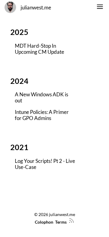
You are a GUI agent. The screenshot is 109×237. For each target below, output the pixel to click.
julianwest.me (36, 8)
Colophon (44, 222)
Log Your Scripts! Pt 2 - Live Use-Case (45, 164)
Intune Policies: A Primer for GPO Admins (42, 115)
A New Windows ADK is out (41, 97)
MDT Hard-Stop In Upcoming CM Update (39, 49)
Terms (61, 222)
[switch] (99, 7)
